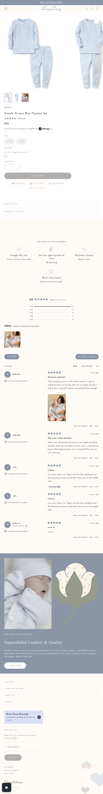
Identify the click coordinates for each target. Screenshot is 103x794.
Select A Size (38, 176)
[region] (12, 339)
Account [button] (10, 682)
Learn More (15, 665)
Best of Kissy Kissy (51, 2)
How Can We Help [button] (14, 689)
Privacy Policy (9, 773)
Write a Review (90, 357)
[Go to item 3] (25, 97)
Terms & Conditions (11, 770)
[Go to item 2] (16, 97)
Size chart (8, 147)
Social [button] (8, 702)
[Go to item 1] (8, 97)
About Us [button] (10, 695)
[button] (15, 118)
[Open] (6, 787)
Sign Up (13, 757)
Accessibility (8, 767)
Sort (75, 366)
